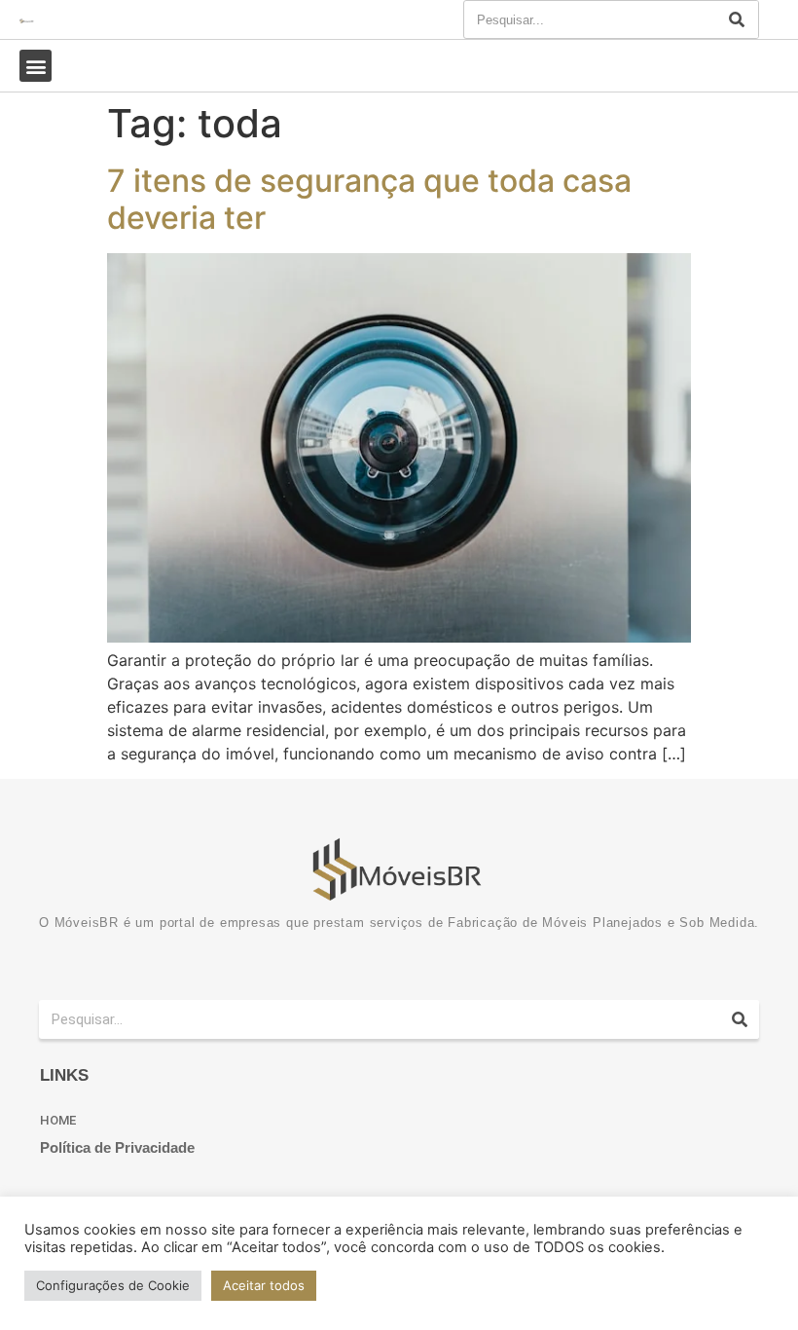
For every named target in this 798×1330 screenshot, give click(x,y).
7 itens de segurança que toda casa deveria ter (369, 199)
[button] (35, 66)
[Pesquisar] (736, 19)
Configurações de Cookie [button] (113, 1285)
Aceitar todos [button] (264, 1285)
